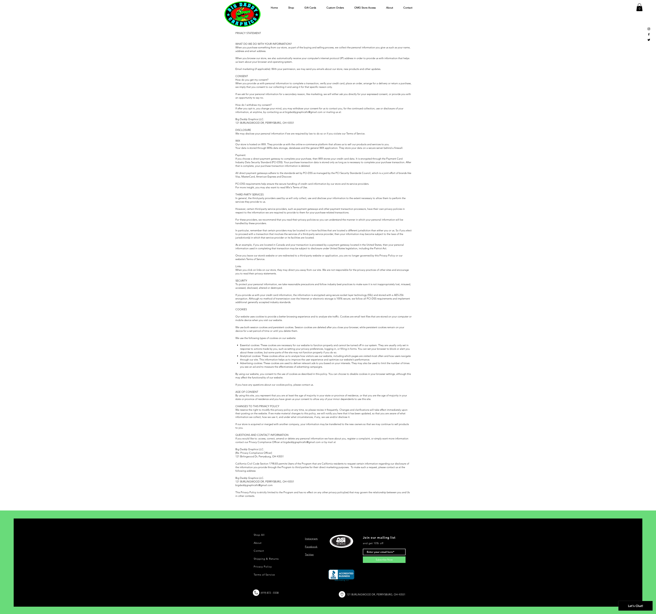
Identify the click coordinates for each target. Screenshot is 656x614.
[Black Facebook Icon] (649, 34)
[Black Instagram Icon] (649, 29)
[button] (639, 7)
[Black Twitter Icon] (649, 40)
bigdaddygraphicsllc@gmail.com (302, 442)
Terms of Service (264, 574)
